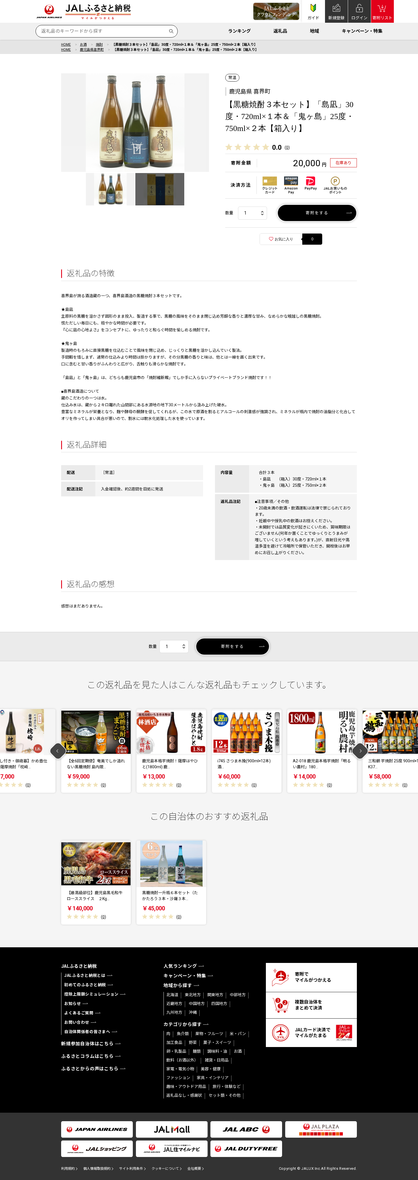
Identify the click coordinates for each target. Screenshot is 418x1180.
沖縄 (193, 1012)
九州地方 (174, 1012)
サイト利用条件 (131, 1169)
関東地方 (215, 994)
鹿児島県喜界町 (92, 50)
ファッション (178, 1077)
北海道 (172, 994)
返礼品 (280, 31)
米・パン (238, 1033)
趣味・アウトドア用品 (186, 1086)
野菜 (193, 1042)
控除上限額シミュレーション (91, 994)
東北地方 (193, 994)
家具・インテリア (213, 1077)
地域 (314, 31)
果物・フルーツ (209, 1033)
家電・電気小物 (180, 1069)
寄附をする (317, 213)
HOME (66, 45)
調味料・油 (217, 1051)
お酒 (83, 45)
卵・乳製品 (176, 1051)
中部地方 (238, 994)
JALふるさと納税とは (84, 975)
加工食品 (174, 1042)
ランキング (239, 31)
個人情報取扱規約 (97, 1169)
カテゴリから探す (183, 1024)
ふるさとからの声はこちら (90, 1068)
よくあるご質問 (79, 1013)
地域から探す (178, 985)
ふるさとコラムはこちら (87, 1056)
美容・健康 (211, 1069)
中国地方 (197, 1003)
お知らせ (72, 1003)
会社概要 (194, 1169)
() (287, 147)
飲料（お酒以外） (182, 1060)
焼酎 (99, 45)
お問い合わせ (76, 1022)
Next (360, 751)
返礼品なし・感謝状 (184, 1095)
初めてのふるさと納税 (85, 985)
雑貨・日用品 (217, 1060)
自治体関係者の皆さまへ (87, 1031)
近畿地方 (174, 1003)
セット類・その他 (225, 1095)
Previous (58, 751)
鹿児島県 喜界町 (249, 91)
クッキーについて (165, 1169)
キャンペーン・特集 (362, 31)
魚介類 (183, 1033)
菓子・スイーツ (217, 1042)
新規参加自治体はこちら (87, 1043)
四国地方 (219, 1003)
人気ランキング (180, 966)
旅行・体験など (227, 1086)
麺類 (197, 1051)
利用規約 (68, 1169)
